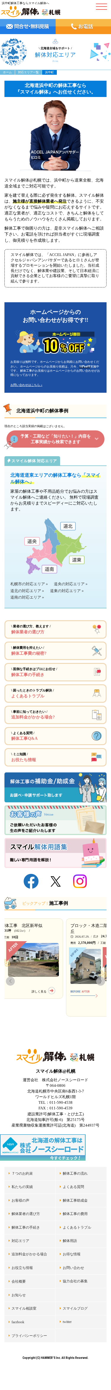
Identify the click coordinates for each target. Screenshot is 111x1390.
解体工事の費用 (75, 1214)
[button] (10, 981)
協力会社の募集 (75, 1281)
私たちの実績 (22, 1187)
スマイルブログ (75, 1308)
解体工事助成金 (75, 1200)
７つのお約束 (22, 1173)
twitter (67, 1322)
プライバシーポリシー (29, 1336)
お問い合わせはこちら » (26, 385)
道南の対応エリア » (27, 597)
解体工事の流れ (75, 1173)
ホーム (7, 72)
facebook (18, 1322)
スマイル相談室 (24, 1308)
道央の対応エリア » (71, 584)
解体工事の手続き (26, 1227)
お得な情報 (72, 1254)
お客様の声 (20, 1200)
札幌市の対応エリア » (29, 584)
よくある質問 (73, 1187)
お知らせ (19, 1295)
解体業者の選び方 (26, 1214)
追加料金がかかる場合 (29, 1254)
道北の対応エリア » (27, 591)
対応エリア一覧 (28, 72)
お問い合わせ (73, 1268)
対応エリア (20, 1241)
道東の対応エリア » (67, 591)
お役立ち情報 (22, 1268)
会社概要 (19, 1281)
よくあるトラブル (77, 1227)
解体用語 (70, 1241)
